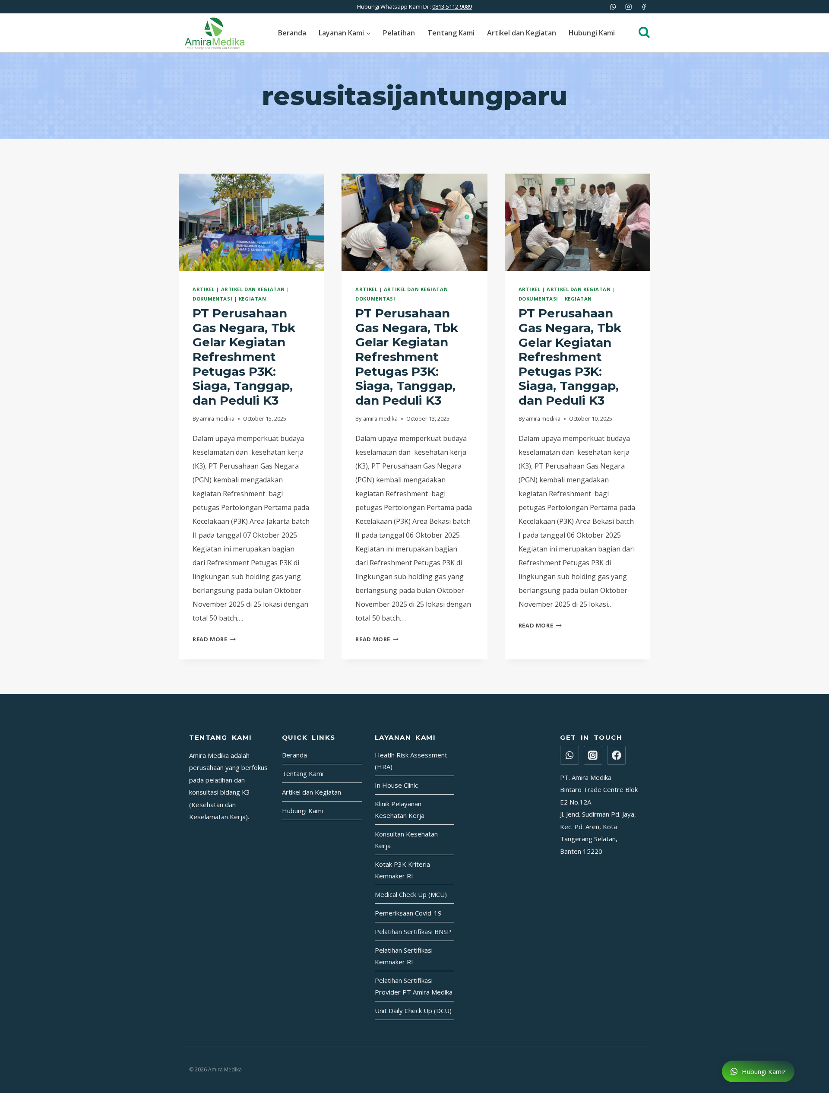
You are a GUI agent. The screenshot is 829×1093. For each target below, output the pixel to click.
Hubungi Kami (592, 33)
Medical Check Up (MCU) (411, 894)
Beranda (292, 33)
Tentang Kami (451, 33)
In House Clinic (396, 785)
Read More (214, 639)
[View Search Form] (640, 33)
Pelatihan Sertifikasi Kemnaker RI (404, 956)
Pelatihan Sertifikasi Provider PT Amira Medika (413, 986)
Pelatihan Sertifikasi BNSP (413, 931)
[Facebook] (643, 6)
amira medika (217, 418)
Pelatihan (399, 33)
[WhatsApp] (613, 6)
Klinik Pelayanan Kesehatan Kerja (399, 809)
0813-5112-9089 (452, 6)
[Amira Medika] (214, 33)
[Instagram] (628, 6)
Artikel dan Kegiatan (521, 33)
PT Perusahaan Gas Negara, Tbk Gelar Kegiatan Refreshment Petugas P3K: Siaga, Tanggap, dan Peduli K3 (244, 357)
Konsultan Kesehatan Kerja (406, 840)
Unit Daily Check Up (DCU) (413, 1010)
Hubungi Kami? (763, 1071)
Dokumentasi (212, 298)
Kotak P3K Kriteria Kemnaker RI (402, 870)
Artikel (204, 289)
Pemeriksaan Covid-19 (408, 913)
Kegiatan (252, 298)
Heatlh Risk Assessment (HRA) (411, 761)
